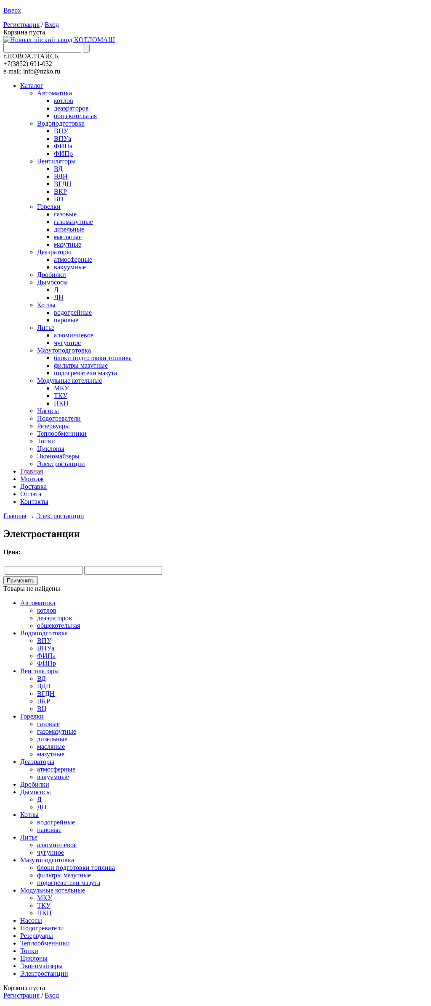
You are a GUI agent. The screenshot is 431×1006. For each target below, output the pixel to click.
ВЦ (59, 199)
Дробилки (51, 274)
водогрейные (73, 312)
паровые (66, 320)
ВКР (60, 191)
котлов (63, 100)
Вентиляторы (56, 161)
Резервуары (53, 425)
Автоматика (54, 93)
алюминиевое (73, 335)
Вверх (12, 10)
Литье (45, 327)
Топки (46, 441)
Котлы (46, 304)
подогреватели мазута (85, 373)
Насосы (48, 410)
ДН (59, 297)
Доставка (33, 486)
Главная (31, 471)
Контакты (34, 501)
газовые (65, 214)
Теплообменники (62, 433)
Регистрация (21, 24)
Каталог (31, 85)
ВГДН (63, 183)
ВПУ (61, 130)
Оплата (30, 494)
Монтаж (32, 478)
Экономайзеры (58, 456)
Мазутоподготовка (64, 350)
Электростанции (61, 463)
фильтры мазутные (81, 365)
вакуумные (70, 267)
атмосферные (73, 259)
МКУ (61, 388)
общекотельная (75, 115)
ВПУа (62, 138)
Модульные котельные (69, 380)
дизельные (69, 229)
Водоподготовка (61, 123)
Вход (52, 24)
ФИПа (63, 146)
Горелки (49, 206)
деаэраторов (71, 108)
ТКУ (60, 395)
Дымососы (52, 282)
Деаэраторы (54, 251)
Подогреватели (59, 418)
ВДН (61, 176)
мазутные (67, 244)
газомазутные (73, 221)
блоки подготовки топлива (93, 357)
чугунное (67, 342)
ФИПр (63, 153)
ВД (58, 168)
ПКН (61, 403)
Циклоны (50, 448)
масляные (68, 236)
